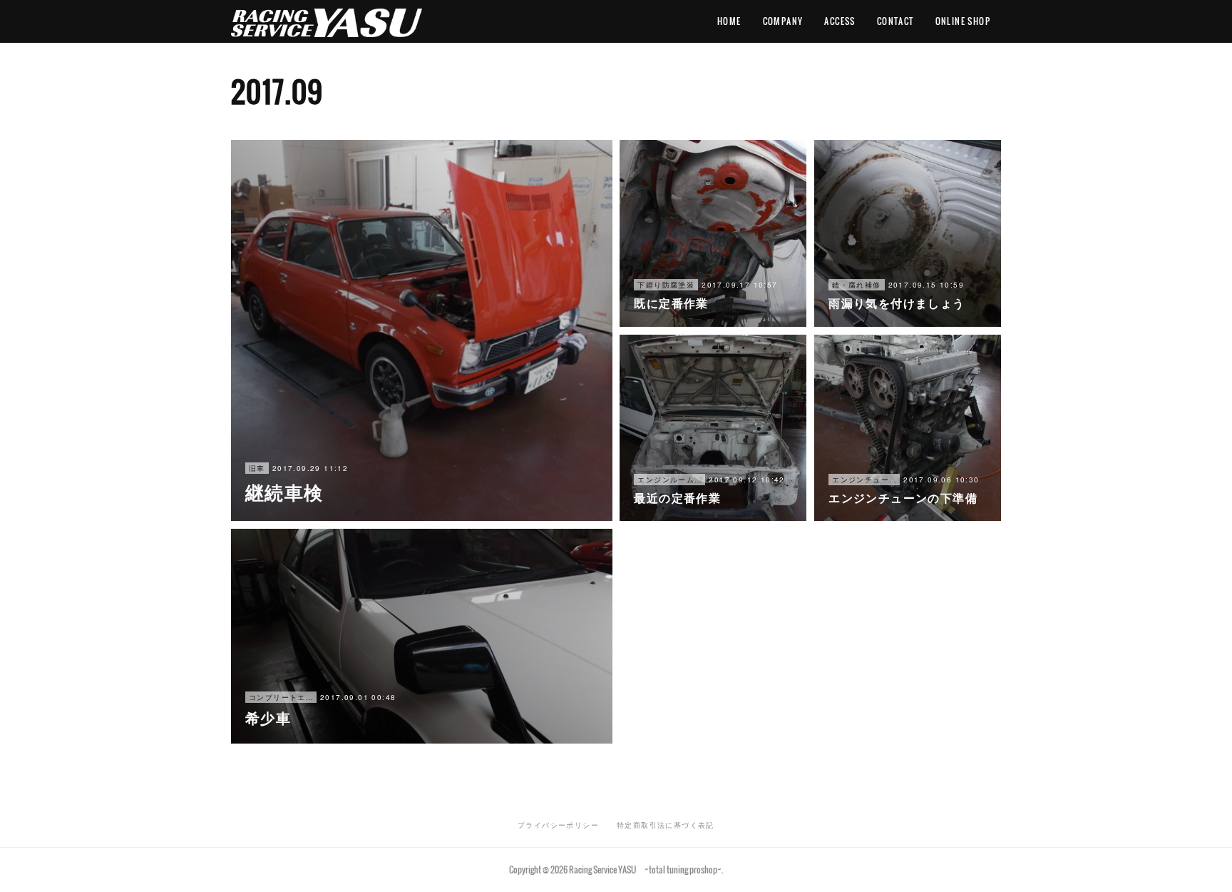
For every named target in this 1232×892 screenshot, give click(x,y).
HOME (729, 21)
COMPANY (783, 21)
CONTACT (895, 21)
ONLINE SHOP (962, 21)
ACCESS (839, 21)
